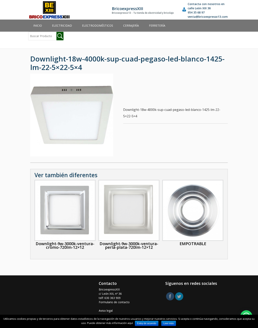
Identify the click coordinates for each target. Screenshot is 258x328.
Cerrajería (131, 25)
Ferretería (157, 25)
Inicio (37, 25)
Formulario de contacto (114, 302)
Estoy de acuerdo (146, 323)
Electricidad (62, 25)
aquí (130, 323)
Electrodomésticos (97, 25)
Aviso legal (106, 310)
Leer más (168, 323)
